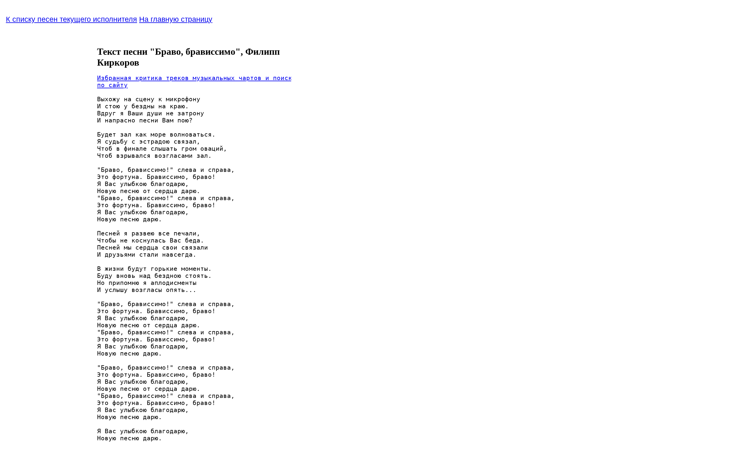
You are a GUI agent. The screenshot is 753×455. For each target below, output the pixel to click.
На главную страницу (175, 19)
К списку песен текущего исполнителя (71, 19)
